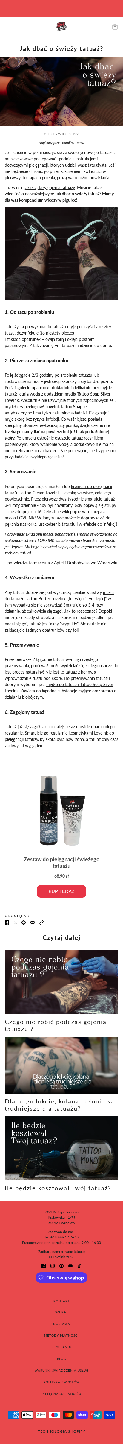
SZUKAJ (61, 1312)
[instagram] (52, 1265)
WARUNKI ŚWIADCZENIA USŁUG (61, 1370)
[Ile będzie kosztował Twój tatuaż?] (61, 1148)
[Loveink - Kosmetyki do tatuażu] (61, 26)
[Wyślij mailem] (32, 922)
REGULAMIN (62, 1347)
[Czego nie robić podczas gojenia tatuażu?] (61, 982)
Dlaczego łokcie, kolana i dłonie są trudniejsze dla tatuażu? (59, 1105)
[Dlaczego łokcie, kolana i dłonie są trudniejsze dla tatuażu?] (61, 1065)
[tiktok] (79, 1265)
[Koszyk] (115, 26)
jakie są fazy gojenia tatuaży (49, 187)
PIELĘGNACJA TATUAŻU (61, 1394)
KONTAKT (61, 1301)
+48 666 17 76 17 (64, 1237)
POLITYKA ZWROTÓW (62, 1382)
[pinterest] (61, 1265)
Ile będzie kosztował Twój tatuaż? (58, 1187)
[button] (41, 922)
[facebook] (43, 1265)
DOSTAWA (61, 1324)
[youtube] (70, 1265)
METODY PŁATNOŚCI (61, 1335)
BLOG (61, 1359)
